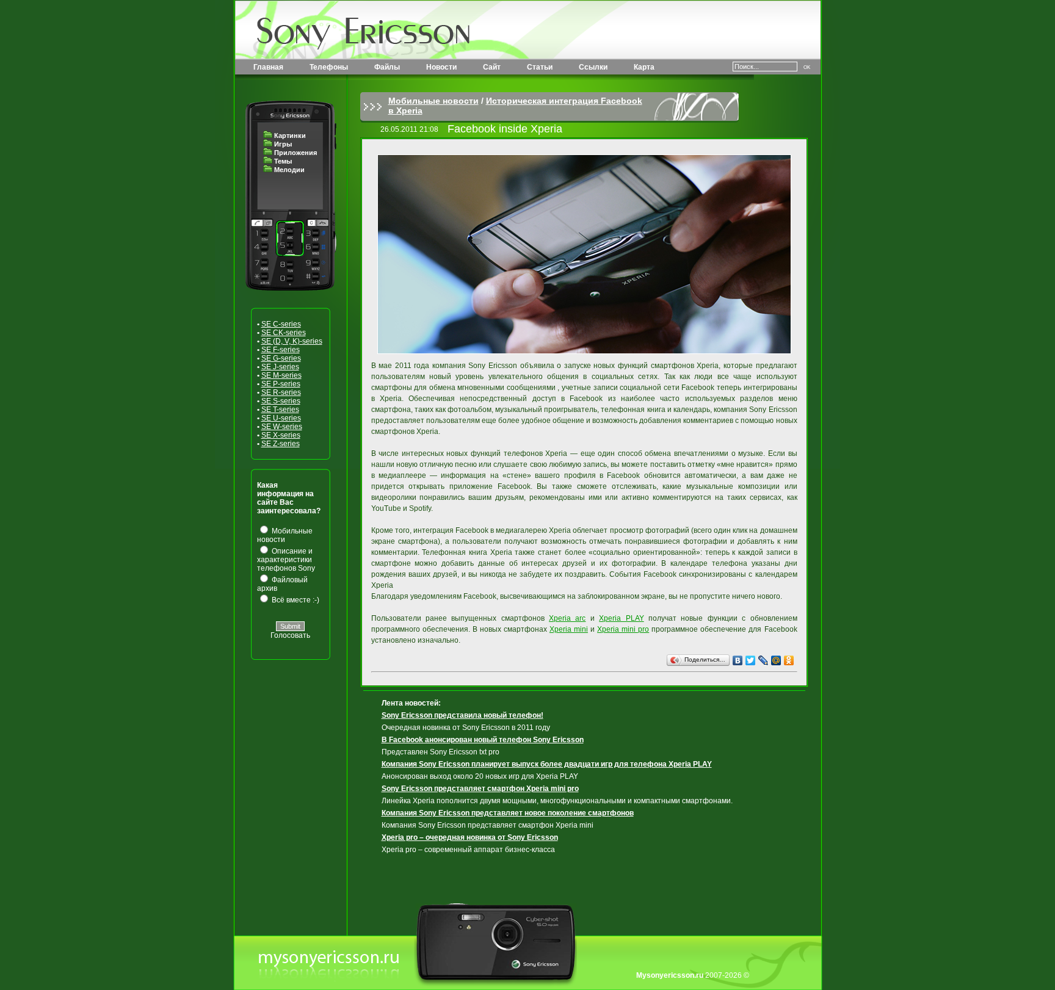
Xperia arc (567, 618)
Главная (268, 67)
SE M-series (281, 375)
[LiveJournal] (763, 660)
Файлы (387, 67)
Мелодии (289, 169)
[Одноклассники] (789, 660)
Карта (644, 67)
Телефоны (329, 67)
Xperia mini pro (623, 629)
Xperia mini (568, 629)
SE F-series (280, 349)
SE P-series (280, 384)
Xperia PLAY (621, 618)
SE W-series (281, 426)
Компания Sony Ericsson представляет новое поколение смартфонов (508, 813)
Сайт (492, 67)
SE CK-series (283, 332)
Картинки (290, 135)
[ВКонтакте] (737, 660)
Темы (283, 161)
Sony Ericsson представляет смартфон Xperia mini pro (480, 788)
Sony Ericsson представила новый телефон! (462, 715)
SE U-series (281, 418)
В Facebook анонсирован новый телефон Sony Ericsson (483, 739)
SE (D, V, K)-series (291, 341)
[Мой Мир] (776, 660)
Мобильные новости (433, 101)
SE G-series (281, 358)
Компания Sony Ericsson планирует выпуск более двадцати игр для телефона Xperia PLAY (547, 764)
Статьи (540, 67)
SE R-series (281, 392)
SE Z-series (280, 443)
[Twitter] (750, 660)
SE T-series (280, 409)
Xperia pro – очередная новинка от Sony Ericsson (470, 837)
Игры (283, 144)
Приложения (295, 152)
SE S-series (280, 401)
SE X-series (280, 435)
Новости (441, 67)
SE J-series (280, 367)
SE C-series (281, 324)
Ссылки (593, 67)
